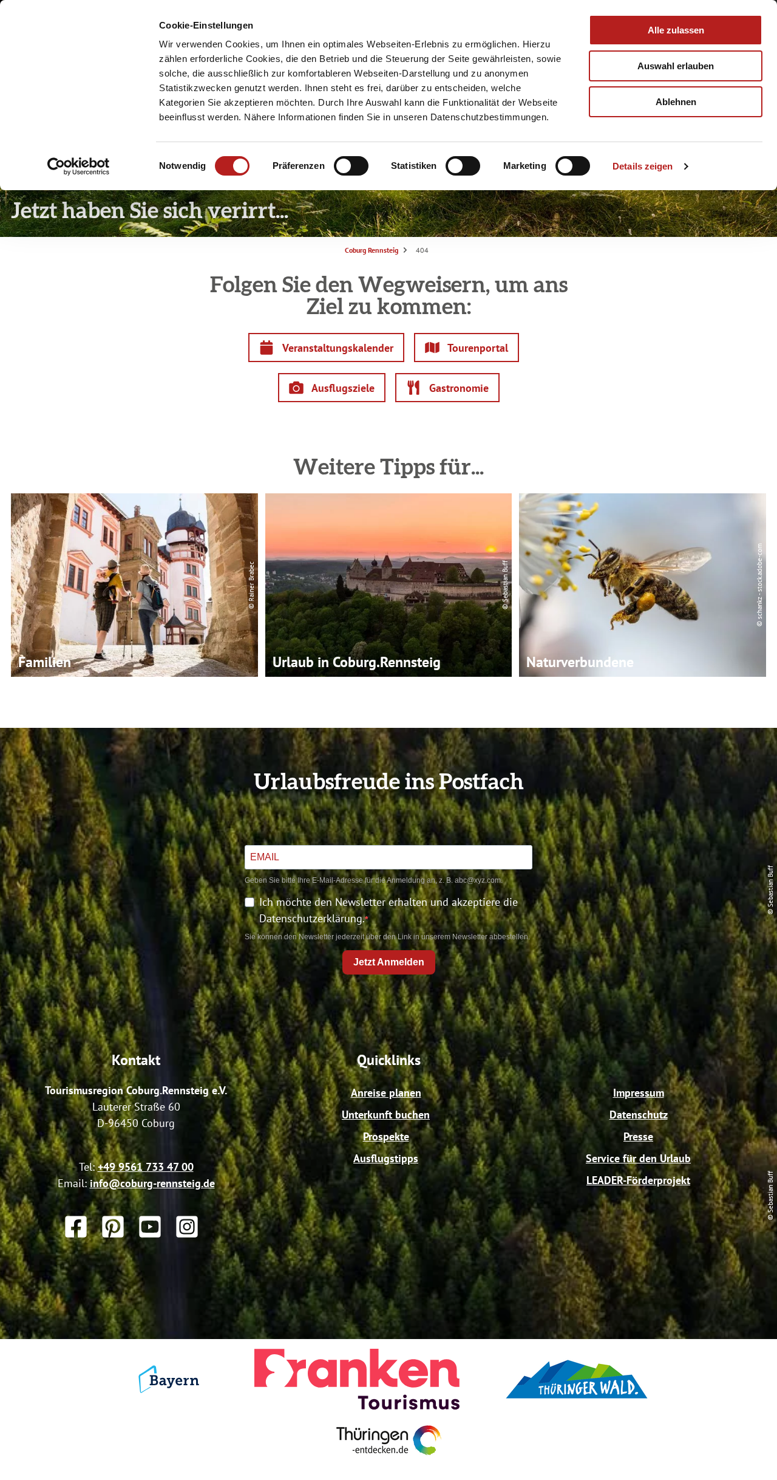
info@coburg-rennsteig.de (152, 1183)
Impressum (638, 1093)
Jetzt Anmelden (388, 962)
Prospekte (386, 1136)
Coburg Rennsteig (371, 250)
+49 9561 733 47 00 (146, 1167)
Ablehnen (676, 102)
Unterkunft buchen (386, 1115)
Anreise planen (386, 1093)
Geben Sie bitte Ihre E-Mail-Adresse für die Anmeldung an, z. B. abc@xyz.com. (374, 880)
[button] (326, 347)
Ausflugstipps (385, 1158)
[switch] (351, 166)
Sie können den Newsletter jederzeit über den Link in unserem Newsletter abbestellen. (387, 936)
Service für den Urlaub (638, 1158)
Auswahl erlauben (675, 66)
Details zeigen (642, 166)
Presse (638, 1136)
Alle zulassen (676, 30)
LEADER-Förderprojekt (638, 1180)
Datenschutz (638, 1115)
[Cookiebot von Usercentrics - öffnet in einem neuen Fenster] (78, 166)
